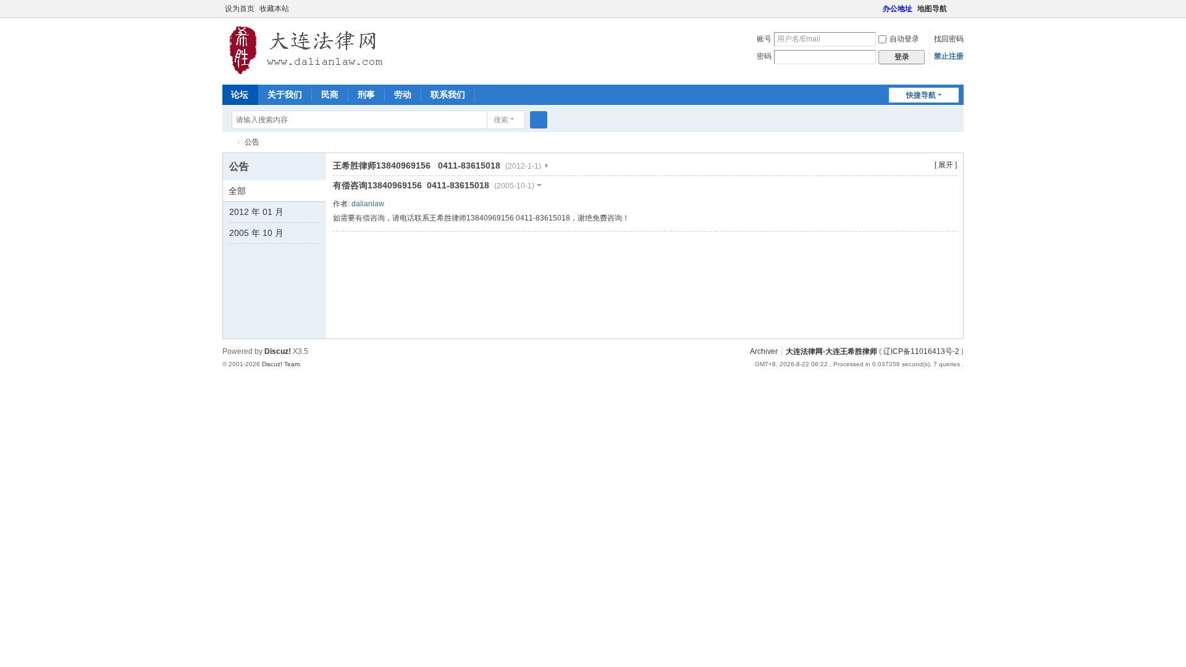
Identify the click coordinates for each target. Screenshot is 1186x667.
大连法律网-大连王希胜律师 (227, 142)
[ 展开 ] (946, 165)
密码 (764, 56)
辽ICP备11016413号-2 (921, 351)
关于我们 (284, 94)
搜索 (501, 119)
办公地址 (897, 8)
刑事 (366, 94)
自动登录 (904, 39)
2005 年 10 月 (256, 233)
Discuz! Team (281, 364)
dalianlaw (367, 203)
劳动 (402, 94)
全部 (237, 191)
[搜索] (538, 119)
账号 (764, 39)
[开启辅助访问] (877, 8)
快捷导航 (921, 95)
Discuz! (277, 351)
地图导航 (932, 8)
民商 (330, 94)
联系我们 (448, 94)
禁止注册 (949, 56)
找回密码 (949, 39)
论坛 (239, 94)
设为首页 (239, 8)
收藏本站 (274, 8)
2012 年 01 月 (256, 212)
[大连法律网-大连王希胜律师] (307, 50)
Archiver (764, 351)
